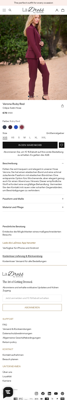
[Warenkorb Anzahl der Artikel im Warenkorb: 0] (62, 10)
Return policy (10, 342)
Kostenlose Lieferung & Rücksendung (22, 256)
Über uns (7, 372)
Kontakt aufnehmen (13, 354)
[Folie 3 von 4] (34, 96)
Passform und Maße (13, 198)
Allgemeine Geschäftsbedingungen (22, 337)
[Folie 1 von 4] (28, 96)
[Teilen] (62, 106)
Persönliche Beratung (14, 226)
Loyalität (7, 376)
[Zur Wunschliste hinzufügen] (61, 145)
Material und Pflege (13, 207)
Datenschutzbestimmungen (17, 333)
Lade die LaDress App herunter (19, 242)
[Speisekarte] (4, 10)
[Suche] (10, 10)
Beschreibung (10, 163)
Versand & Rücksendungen (17, 329)
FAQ (5, 324)
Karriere (7, 380)
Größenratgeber (55, 133)
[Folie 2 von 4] (31, 96)
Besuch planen (10, 359)
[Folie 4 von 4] (37, 96)
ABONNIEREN (32, 307)
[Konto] (57, 10)
